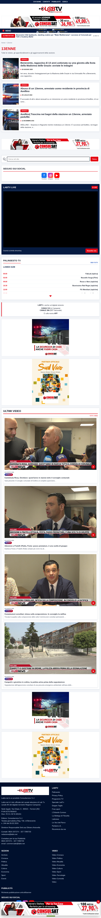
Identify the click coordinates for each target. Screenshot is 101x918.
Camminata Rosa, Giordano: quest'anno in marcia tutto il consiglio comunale (37, 478)
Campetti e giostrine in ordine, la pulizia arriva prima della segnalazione (35, 682)
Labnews (55, 819)
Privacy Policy (57, 795)
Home (3, 43)
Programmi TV (57, 799)
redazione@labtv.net (9, 834)
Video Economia (58, 865)
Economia (5, 872)
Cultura (4, 868)
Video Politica (57, 858)
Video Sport (56, 872)
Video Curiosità (58, 879)
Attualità (4, 865)
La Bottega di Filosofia (60, 816)
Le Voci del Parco (59, 823)
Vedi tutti (94, 262)
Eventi (3, 879)
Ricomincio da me (59, 829)
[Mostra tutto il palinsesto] (50, 296)
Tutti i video (94, 415)
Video (54, 882)
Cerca (65, 2)
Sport (3, 875)
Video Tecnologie (58, 875)
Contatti (46, 2)
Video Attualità (57, 862)
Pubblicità (56, 2)
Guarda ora (91, 251)
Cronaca (24, 59)
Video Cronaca (58, 855)
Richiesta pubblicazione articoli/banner (16, 892)
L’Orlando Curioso (59, 812)
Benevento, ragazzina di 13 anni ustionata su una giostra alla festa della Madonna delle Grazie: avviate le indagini (57, 64)
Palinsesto (56, 792)
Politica (4, 862)
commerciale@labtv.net (16, 844)
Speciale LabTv (58, 802)
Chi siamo (37, 2)
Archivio (4, 855)
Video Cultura (57, 868)
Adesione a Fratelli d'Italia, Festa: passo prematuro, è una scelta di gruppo (36, 546)
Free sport (56, 809)
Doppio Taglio (57, 806)
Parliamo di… (57, 826)
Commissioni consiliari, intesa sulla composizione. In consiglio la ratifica (35, 614)
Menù (7, 31)
